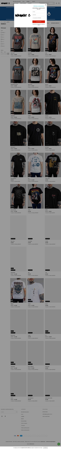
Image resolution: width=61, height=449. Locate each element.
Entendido (45, 447)
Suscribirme (38, 21)
